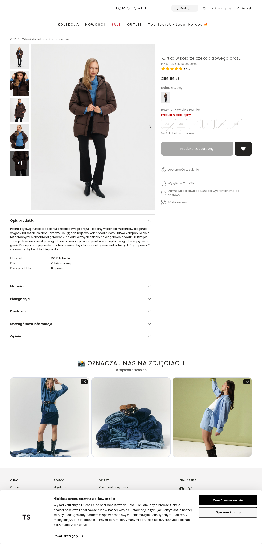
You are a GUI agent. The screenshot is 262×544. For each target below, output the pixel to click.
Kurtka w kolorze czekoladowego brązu (201, 58)
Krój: (13, 263)
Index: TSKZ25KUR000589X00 (179, 63)
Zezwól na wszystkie (228, 500)
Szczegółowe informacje (31, 323)
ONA (13, 39)
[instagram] (190, 489)
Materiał (17, 286)
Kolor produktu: (21, 268)
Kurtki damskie (59, 39)
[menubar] (133, 24)
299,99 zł (170, 79)
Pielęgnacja (20, 298)
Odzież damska (33, 39)
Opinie (15, 336)
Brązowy (57, 268)
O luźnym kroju (61, 263)
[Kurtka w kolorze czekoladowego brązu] (19, 56)
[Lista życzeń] (204, 8)
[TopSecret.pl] (131, 8)
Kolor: (171, 88)
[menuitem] (68, 25)
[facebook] (181, 489)
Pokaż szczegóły (66, 536)
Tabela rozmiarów (181, 133)
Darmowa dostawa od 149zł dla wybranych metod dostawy (203, 193)
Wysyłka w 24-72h (181, 183)
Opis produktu (22, 220)
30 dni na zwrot (179, 202)
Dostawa (18, 311)
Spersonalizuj (225, 512)
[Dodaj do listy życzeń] (243, 149)
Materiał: (16, 258)
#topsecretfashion (131, 370)
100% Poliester (61, 258)
